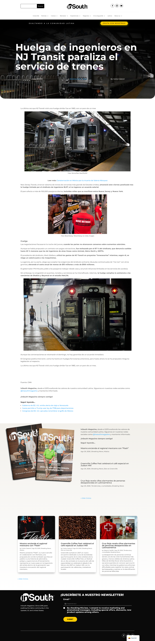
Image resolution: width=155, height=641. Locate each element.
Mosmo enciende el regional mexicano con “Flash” (105, 448)
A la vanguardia (98, 16)
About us (117, 16)
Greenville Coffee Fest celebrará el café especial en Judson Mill (105, 464)
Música (106, 451)
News (85, 79)
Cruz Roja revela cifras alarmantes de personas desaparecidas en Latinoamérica (103, 482)
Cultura (53, 16)
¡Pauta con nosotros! (114, 23)
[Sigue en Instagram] (117, 6)
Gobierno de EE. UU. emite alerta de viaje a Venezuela (45, 405)
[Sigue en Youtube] (121, 6)
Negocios (86, 16)
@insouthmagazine (29, 391)
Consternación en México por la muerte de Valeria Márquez (82, 180)
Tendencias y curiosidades (101, 486)
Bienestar (63, 16)
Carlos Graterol (26, 548)
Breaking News (76, 79)
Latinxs (110, 16)
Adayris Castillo (109, 550)
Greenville (36, 16)
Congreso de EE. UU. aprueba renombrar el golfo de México (47, 411)
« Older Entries (86, 498)
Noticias (43, 16)
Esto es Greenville (111, 469)
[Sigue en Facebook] (112, 6)
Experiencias (74, 16)
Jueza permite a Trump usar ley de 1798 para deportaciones (47, 408)
